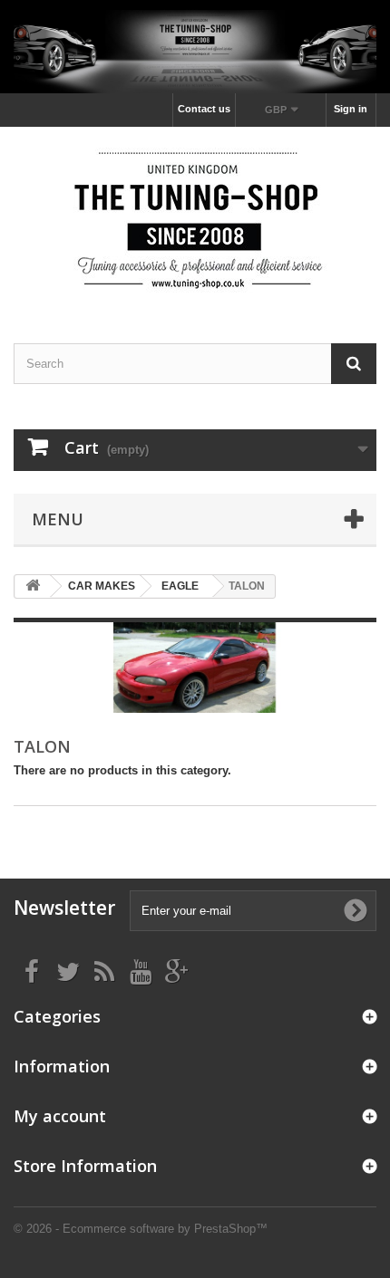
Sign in (350, 108)
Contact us (204, 108)
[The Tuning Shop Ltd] (195, 219)
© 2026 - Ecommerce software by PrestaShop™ (141, 1228)
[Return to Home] (32, 586)
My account (60, 1116)
